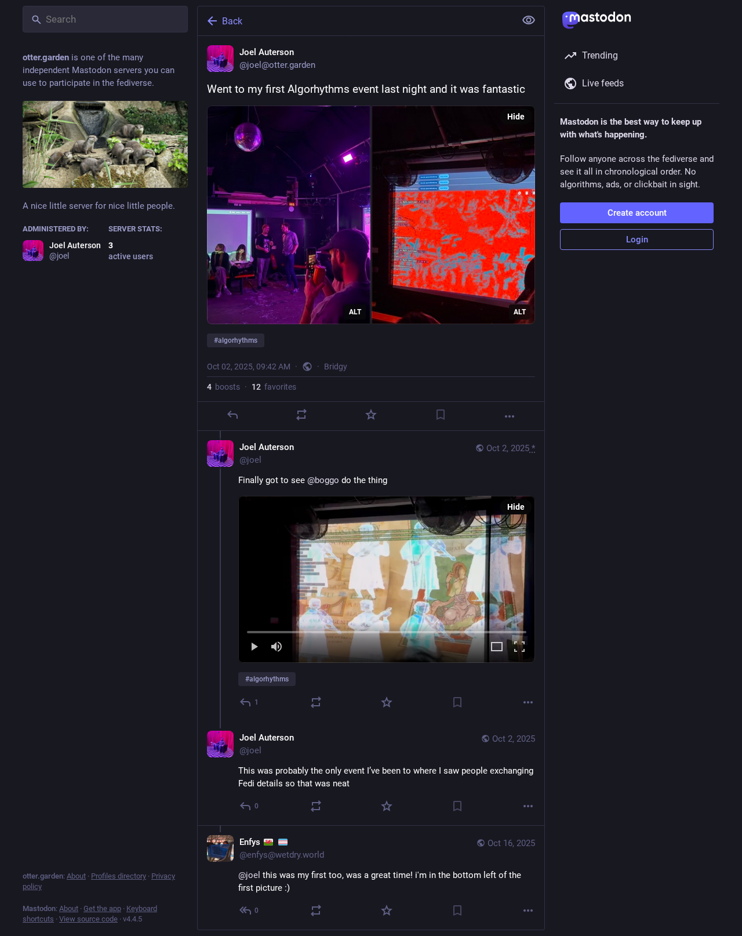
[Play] (254, 647)
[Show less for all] (528, 20)
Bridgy (335, 366)
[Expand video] (497, 647)
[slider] (386, 630)
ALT (355, 312)
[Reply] (232, 415)
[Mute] (276, 647)
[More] (510, 416)
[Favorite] (371, 415)
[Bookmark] (441, 415)
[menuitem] (386, 579)
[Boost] (301, 415)
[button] (386, 579)
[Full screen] (519, 647)
